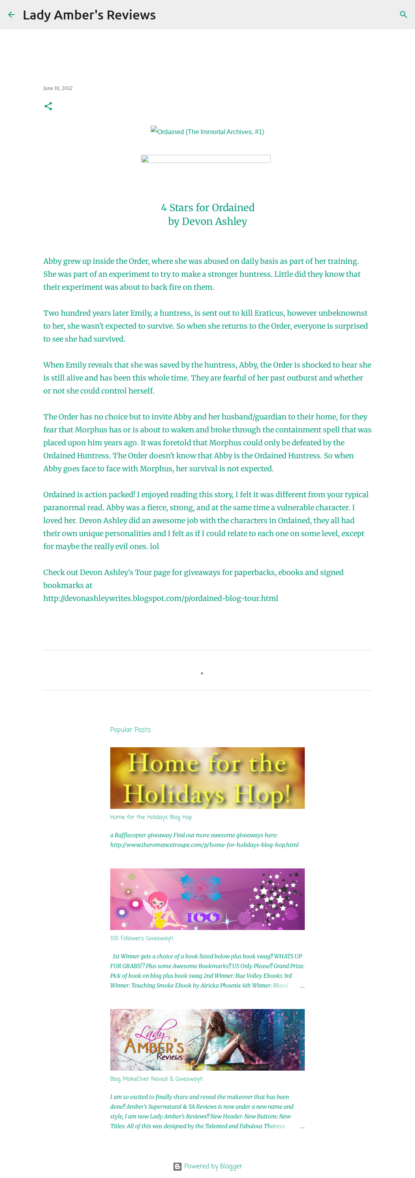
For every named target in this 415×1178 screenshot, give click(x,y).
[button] (48, 106)
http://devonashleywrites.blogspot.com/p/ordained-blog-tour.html (160, 598)
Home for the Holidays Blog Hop (151, 817)
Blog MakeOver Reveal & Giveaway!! (156, 1079)
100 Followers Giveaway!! (141, 938)
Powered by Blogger (212, 1167)
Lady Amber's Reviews (89, 14)
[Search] (167, 14)
